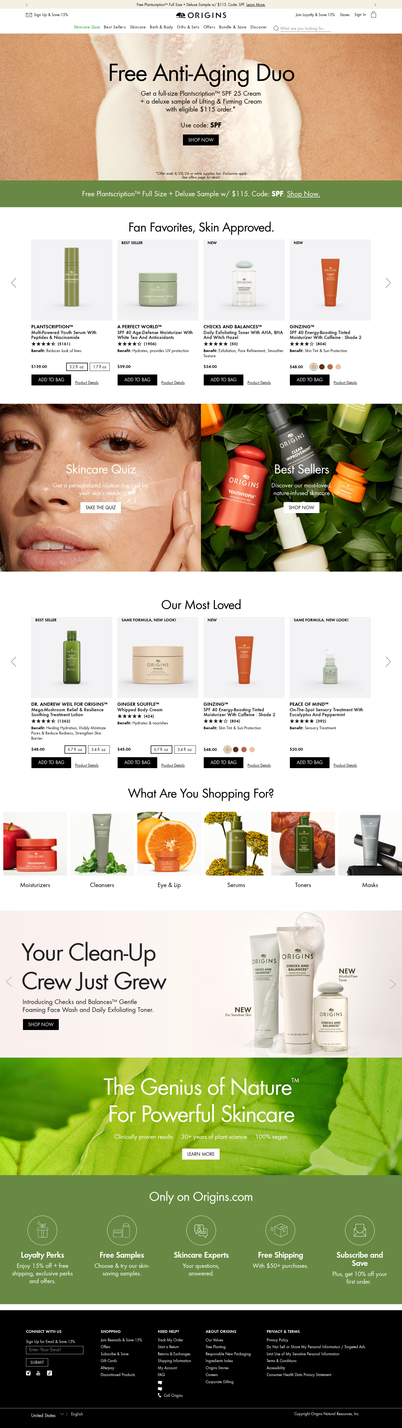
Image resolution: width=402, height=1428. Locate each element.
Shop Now (226, 4)
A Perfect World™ (139, 326)
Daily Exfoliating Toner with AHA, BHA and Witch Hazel (243, 335)
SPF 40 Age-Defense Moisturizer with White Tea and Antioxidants (155, 335)
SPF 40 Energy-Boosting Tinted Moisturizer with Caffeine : (326, 335)
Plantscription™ (52, 326)
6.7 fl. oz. (75, 749)
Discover (258, 27)
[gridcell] (42, 1256)
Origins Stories (217, 1368)
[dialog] (373, 15)
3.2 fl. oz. (77, 367)
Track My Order (170, 1340)
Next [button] (393, 984)
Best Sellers (115, 27)
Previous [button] (9, 984)
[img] (28, 1373)
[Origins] (201, 15)
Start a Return (168, 1347)
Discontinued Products (118, 1375)
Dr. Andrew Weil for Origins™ (69, 704)
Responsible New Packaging (228, 1354)
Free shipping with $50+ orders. (192, 4)
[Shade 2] (313, 367)
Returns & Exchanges (174, 1354)
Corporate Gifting (220, 1382)
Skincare (138, 27)
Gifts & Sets (188, 27)
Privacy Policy (277, 1340)
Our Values (214, 1340)
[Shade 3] (330, 367)
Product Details (86, 383)
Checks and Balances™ (232, 326)
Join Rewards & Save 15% (121, 1340)
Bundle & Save (232, 27)
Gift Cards (109, 1361)
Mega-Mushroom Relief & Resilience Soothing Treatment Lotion (67, 712)
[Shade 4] (322, 367)
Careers (212, 1375)
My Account (167, 1368)
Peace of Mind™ (309, 704)
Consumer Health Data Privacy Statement (299, 1375)
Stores (344, 15)
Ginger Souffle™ (138, 704)
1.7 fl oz (99, 367)
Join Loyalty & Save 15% (315, 15)
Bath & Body (161, 27)
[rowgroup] (201, 1239)
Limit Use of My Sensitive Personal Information (303, 1354)
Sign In (360, 14)
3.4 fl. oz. (98, 749)
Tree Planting (216, 1347)
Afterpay (107, 1368)
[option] (201, 107)
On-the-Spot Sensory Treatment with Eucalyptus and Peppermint (326, 712)
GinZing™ (302, 326)
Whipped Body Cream (140, 709)
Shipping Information (174, 1361)
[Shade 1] (338, 367)
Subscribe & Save (115, 1354)
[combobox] (47, 1414)
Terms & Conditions (281, 1361)
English (77, 1414)
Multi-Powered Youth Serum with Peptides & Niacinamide (64, 335)
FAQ (161, 1375)
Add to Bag (51, 379)
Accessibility (276, 1368)
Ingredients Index (219, 1361)
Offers (209, 27)
